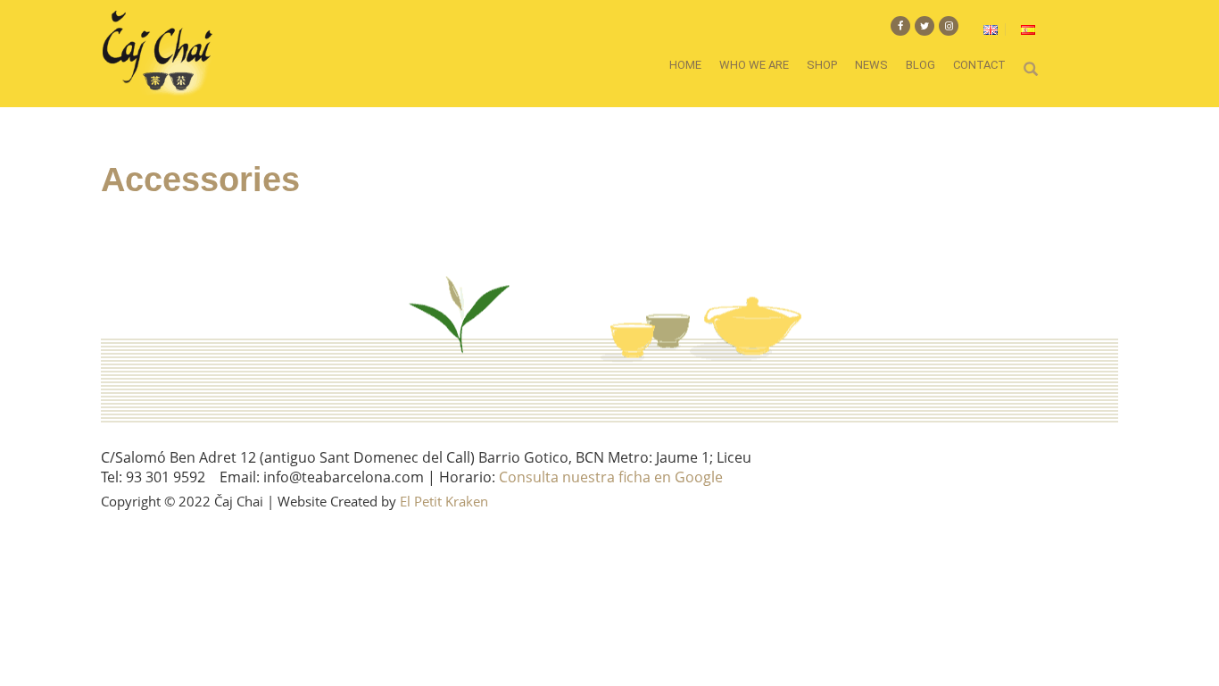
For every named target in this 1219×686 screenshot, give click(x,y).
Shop (822, 64)
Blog (920, 64)
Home (685, 64)
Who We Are (754, 64)
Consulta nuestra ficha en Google (611, 477)
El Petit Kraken (444, 501)
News (871, 64)
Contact (979, 64)
